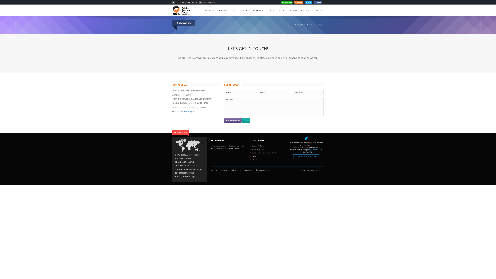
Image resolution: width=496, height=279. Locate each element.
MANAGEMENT (258, 10)
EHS (233, 10)
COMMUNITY (244, 10)
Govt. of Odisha (258, 146)
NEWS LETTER (306, 10)
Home (309, 25)
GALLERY (318, 10)
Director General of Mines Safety (264, 153)
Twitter (309, 2)
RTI (303, 170)
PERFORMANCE (222, 10)
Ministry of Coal (258, 149)
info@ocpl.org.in (209, 2)
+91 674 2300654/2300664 (187, 2)
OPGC (254, 156)
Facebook (318, 2)
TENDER (271, 10)
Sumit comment (233, 120)
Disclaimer (320, 170)
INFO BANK (293, 10)
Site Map (310, 170)
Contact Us (299, 2)
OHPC (254, 160)
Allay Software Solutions (264, 170)
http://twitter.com (315, 150)
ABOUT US (208, 10)
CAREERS (281, 10)
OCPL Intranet (287, 2)
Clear (246, 120)
